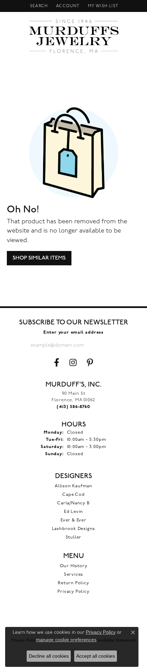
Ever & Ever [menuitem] (73, 520)
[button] (38, 6)
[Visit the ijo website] (73, 620)
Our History (74, 566)
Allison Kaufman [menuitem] (73, 486)
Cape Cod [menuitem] (73, 494)
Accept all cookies (95, 656)
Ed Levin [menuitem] (73, 511)
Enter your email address (73, 332)
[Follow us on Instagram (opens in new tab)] (73, 363)
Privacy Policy (73, 591)
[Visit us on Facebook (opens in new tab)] (57, 363)
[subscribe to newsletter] (111, 345)
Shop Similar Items (39, 258)
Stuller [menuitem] (74, 537)
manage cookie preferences (66, 639)
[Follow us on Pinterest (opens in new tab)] (89, 363)
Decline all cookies (49, 656)
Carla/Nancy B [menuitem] (73, 503)
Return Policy (73, 583)
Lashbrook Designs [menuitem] (73, 529)
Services (73, 574)
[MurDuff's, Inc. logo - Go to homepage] (73, 36)
